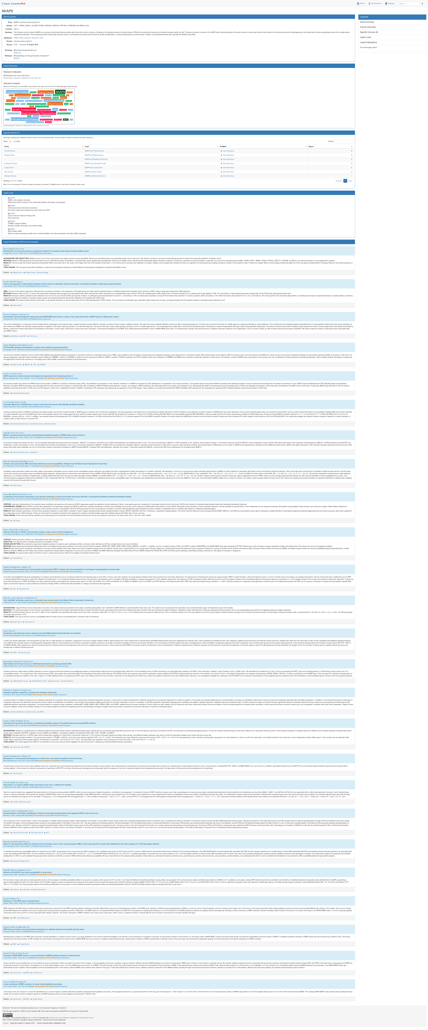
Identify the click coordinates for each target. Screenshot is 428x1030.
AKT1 (47, 832)
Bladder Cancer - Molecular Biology (36, 272)
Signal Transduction (39, 889)
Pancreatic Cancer (36, 832)
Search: (331, 141)
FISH (14, 589)
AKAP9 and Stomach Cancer (95, 176)
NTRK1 (14, 652)
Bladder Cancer (17, 272)
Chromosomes (375, 3)
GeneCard (35, 38)
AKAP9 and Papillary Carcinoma (96, 159)
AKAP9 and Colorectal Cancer (95, 163)
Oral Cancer (16, 520)
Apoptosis (48, 122)
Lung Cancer (9, 167)
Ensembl (27, 38)
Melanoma (15, 336)
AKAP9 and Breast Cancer (94, 155)
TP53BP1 (26, 747)
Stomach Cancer (46, 98)
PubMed (32, 78)
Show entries (11, 141)
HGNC (21, 38)
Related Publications (45, 253)
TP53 (34, 364)
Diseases (390, 3)
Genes (361, 3)
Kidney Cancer (17, 305)
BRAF (66, 119)
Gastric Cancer (51, 424)
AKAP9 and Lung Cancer (94, 167)
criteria (39, 78)
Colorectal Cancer (22, 95)
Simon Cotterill (32, 1018)
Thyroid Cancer (45, 92)
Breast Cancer (55, 103)
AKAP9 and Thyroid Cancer (94, 151)
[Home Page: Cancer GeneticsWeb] (14, 3)
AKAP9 (60, 92)
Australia (15, 802)
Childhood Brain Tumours (20, 681)
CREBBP (42, 364)
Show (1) (17, 58)
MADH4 (27, 364)
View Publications (228, 151)
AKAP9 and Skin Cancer (93, 172)
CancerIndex (46, 125)
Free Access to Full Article (48, 349)
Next (350, 181)
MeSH (38, 125)
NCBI (15, 44)
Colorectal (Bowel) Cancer (20, 393)
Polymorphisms (68, 681)
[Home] (5, 1023)
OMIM (16, 38)
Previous (339, 181)
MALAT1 (35, 452)
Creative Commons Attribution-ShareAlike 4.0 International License (71, 1018)
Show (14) (17, 52)
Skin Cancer (8, 172)
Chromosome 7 (59, 95)
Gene (42, 38)
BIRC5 (41, 712)
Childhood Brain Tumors (39, 681)
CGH (14, 712)
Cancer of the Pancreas (20, 832)
